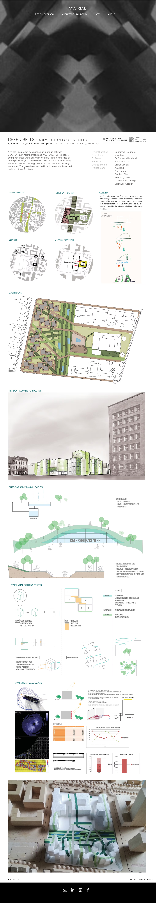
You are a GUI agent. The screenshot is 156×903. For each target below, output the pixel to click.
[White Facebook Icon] (88, 890)
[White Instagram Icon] (80, 890)
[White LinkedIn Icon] (72, 890)
